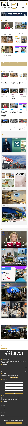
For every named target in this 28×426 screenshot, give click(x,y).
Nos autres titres (3, 412)
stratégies (16, 399)
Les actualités (3, 405)
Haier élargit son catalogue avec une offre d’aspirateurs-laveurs (7, 44)
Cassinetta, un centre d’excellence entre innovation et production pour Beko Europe (13, 97)
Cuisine (16, 7)
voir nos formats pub (14, 377)
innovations (3, 399)
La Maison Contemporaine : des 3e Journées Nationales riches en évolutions (22, 128)
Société (6, 389)
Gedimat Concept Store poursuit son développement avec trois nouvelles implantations (12, 332)
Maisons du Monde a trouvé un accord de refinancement (9, 204)
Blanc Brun (4, 7)
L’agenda (2, 409)
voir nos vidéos (4, 348)
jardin (6, 399)
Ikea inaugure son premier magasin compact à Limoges (9, 221)
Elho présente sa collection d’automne (7, 54)
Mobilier (22, 7)
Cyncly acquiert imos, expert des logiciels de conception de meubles (21, 54)
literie (9, 399)
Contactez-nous (3, 415)
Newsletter (2, 411)
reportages (12, 399)
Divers (14, 371)
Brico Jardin (10, 7)
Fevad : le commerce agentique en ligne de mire (5, 96)
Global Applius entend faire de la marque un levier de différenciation (22, 97)
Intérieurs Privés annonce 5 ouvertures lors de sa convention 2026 (20, 31)
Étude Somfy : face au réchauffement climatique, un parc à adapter (20, 44)
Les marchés (3, 408)
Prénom (6, 381)
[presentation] (23, 337)
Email (5, 386)
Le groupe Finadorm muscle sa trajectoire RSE (14, 127)
